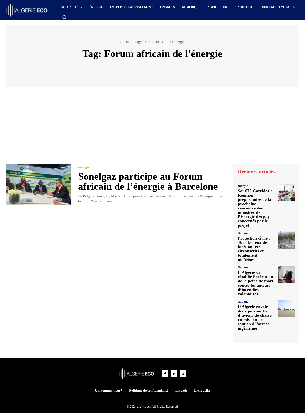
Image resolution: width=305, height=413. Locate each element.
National (243, 233)
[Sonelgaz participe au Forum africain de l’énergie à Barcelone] (38, 184)
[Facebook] (165, 373)
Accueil (126, 42)
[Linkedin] (174, 373)
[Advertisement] (152, 127)
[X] (183, 373)
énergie (84, 167)
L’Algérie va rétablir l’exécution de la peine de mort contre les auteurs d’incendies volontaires (255, 283)
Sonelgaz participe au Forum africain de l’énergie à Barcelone (148, 181)
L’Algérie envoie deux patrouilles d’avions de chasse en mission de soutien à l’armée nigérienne (255, 317)
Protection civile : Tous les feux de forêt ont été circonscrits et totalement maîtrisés (254, 249)
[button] (64, 17)
